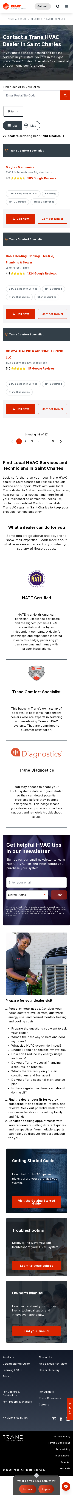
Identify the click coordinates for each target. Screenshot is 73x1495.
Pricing (7, 1376)
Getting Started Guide (16, 1363)
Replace (28, 1489)
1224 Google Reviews (42, 273)
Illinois (36, 19)
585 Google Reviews (41, 178)
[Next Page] (61, 441)
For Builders (46, 1391)
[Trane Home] (14, 6)
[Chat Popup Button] (66, 1486)
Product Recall (62, 1455)
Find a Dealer (17, 19)
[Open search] (58, 6)
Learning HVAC (12, 1370)
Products (8, 1357)
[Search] (65, 95)
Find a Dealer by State (53, 1363)
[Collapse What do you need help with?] (36, 1475)
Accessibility (63, 1449)
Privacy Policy (48, 913)
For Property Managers (17, 1401)
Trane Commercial (50, 1398)
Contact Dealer (52, 218)
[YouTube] (54, 1419)
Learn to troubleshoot (36, 1265)
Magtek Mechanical (20, 167)
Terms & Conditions (59, 1443)
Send (58, 895)
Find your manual (36, 1331)
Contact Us (46, 1357)
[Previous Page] (12, 441)
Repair (46, 1489)
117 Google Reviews (41, 368)
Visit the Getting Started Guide (36, 1202)
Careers (44, 1404)
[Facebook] (61, 1419)
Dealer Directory (49, 1370)
